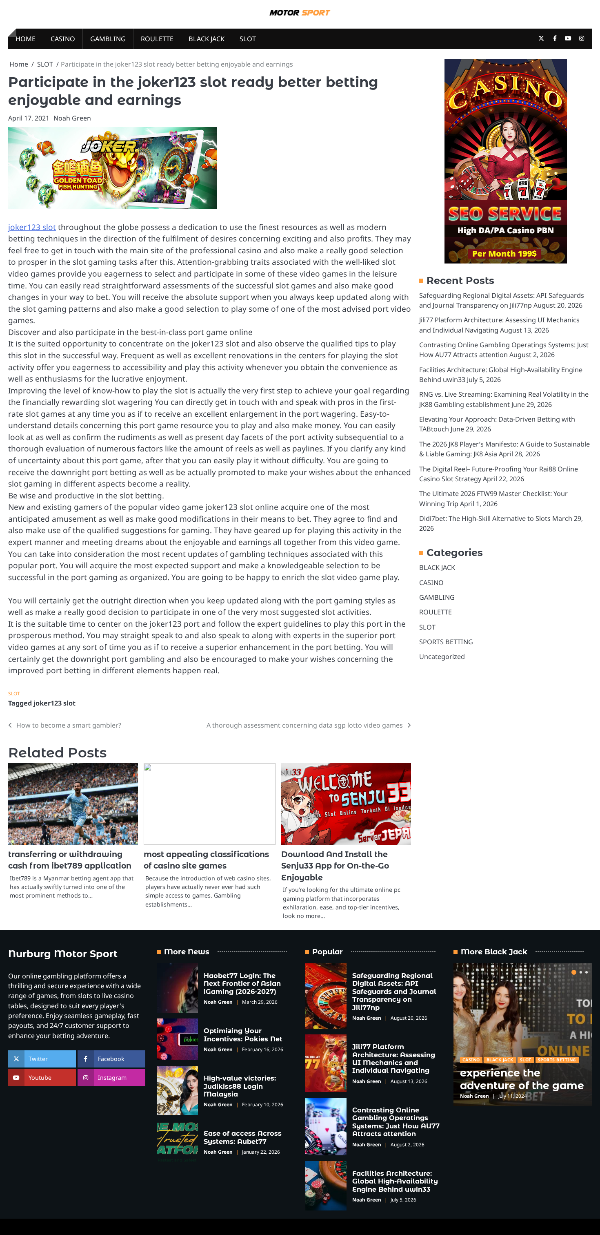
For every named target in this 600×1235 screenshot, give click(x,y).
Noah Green (72, 118)
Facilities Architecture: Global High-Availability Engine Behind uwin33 (395, 1181)
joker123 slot (32, 227)
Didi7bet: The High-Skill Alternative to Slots (485, 518)
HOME (26, 38)
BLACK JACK (206, 38)
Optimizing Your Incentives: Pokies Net (243, 1035)
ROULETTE (157, 38)
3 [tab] (586, 972)
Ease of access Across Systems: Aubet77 (243, 1137)
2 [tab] (581, 972)
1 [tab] (573, 972)
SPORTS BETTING (446, 641)
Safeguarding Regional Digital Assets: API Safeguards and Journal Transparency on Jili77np (394, 991)
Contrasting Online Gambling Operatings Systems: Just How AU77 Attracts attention (396, 1122)
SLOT (248, 38)
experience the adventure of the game (522, 1079)
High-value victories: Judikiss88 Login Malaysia (240, 1086)
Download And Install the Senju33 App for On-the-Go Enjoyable (335, 866)
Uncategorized (442, 656)
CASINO (63, 38)
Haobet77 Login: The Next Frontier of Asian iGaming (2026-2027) (242, 983)
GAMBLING (108, 38)
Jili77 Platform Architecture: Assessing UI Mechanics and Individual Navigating (393, 1058)
